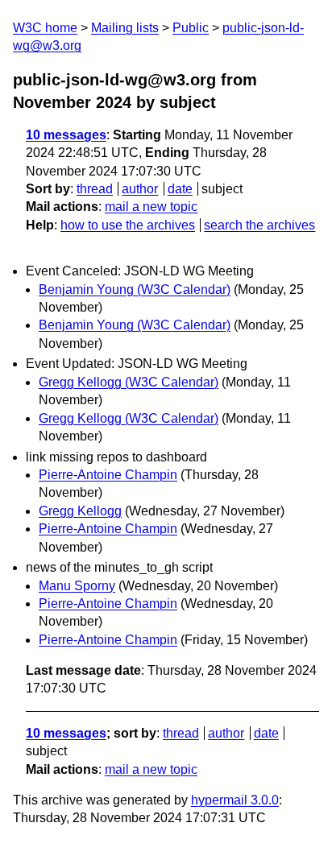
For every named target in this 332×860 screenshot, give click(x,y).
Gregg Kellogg (80, 511)
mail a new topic (151, 206)
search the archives (259, 225)
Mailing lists (125, 28)
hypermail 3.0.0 (235, 800)
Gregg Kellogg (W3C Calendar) (128, 382)
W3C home (45, 28)
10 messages (66, 135)
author (140, 189)
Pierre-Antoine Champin (108, 475)
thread (95, 189)
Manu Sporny (77, 586)
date (180, 189)
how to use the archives (127, 225)
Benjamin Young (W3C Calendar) (134, 289)
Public (190, 28)
